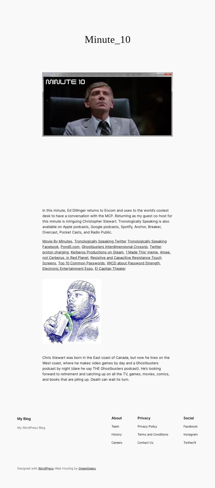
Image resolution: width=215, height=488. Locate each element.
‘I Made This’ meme (142, 252)
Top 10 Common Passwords (81, 263)
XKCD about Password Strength (133, 263)
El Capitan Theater (110, 268)
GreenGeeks (87, 468)
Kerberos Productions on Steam (97, 252)
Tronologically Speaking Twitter (100, 241)
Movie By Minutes (57, 241)
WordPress (46, 468)
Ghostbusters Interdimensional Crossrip (115, 247)
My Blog (24, 419)
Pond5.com (70, 247)
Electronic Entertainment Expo (67, 268)
